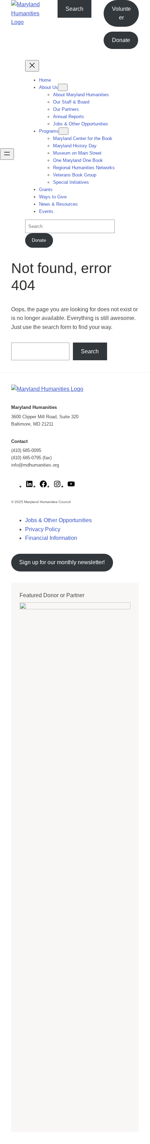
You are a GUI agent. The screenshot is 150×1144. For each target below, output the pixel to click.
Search (74, 9)
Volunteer (121, 13)
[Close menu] (32, 66)
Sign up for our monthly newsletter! (62, 562)
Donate (121, 40)
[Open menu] (7, 154)
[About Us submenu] (63, 87)
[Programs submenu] (63, 131)
